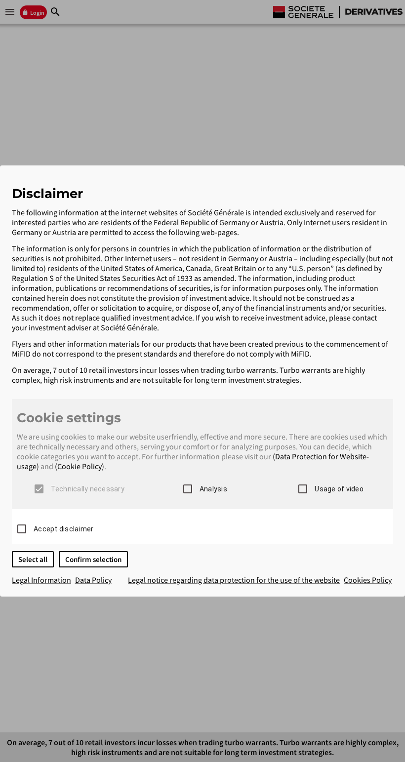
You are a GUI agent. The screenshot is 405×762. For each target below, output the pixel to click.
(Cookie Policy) (79, 466)
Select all (32, 559)
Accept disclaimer (63, 529)
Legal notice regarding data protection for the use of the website (234, 580)
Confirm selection (93, 559)
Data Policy (93, 580)
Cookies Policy (368, 580)
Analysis (213, 489)
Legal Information (41, 580)
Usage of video (339, 489)
